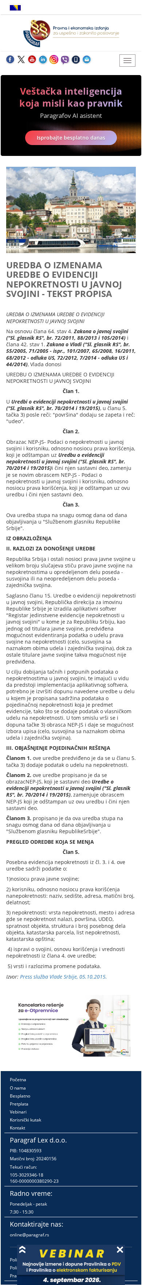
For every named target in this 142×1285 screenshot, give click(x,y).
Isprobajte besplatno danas (71, 137)
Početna (18, 1080)
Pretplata (19, 1104)
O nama (18, 1088)
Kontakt (17, 1128)
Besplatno (20, 1096)
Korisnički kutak (25, 1120)
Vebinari (18, 1112)
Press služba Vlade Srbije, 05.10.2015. (63, 976)
